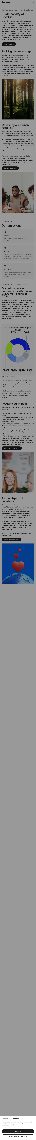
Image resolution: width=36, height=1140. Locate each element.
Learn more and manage (8, 1125)
